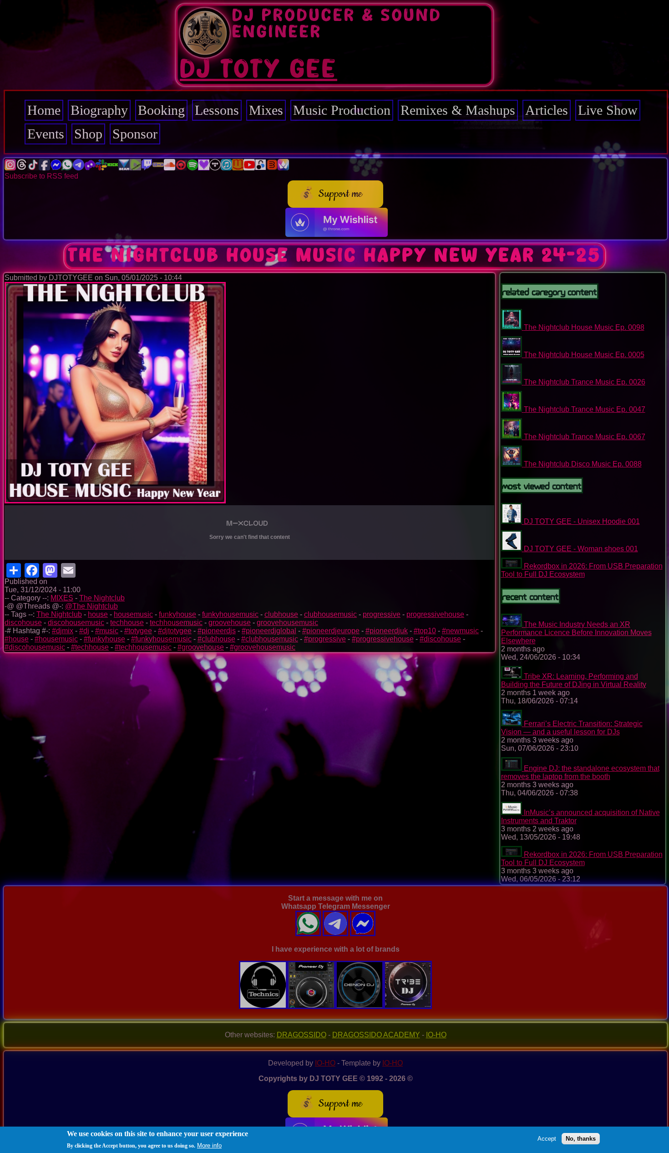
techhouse (127, 622)
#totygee (138, 631)
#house (17, 639)
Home (44, 110)
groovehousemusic (287, 622)
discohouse (23, 622)
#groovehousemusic (262, 647)
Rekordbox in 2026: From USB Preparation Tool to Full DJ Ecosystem (582, 570)
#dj (84, 631)
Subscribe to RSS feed (41, 176)
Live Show (608, 110)
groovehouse (229, 622)
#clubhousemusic (269, 639)
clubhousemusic (330, 614)
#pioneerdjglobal (269, 631)
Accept (546, 1138)
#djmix (62, 631)
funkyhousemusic (230, 614)
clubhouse (281, 614)
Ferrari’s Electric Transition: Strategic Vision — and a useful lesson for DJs (572, 728)
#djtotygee (175, 631)
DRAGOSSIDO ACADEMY (376, 1035)
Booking (161, 110)
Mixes (266, 110)
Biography (99, 110)
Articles (546, 110)
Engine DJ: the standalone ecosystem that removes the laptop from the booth (580, 772)
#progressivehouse (383, 639)
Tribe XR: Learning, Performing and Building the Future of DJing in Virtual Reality (573, 680)
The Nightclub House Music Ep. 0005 (584, 355)
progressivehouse (435, 614)
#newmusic (460, 631)
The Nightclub (102, 598)
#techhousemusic (143, 647)
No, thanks (581, 1138)
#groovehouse (200, 647)
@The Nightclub (91, 606)
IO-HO (436, 1035)
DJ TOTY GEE (258, 70)
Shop (88, 133)
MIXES (62, 598)
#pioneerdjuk (386, 631)
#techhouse (90, 647)
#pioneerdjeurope (331, 631)
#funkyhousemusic (161, 639)
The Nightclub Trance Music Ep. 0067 (584, 437)
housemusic (133, 614)
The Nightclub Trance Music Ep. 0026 (584, 382)
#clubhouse (216, 639)
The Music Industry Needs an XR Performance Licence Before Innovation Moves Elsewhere (576, 632)
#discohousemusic (35, 647)
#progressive (325, 639)
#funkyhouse (104, 639)
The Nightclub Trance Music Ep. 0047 (584, 409)
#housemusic (56, 639)
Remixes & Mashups (457, 110)
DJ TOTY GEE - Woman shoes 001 (581, 549)
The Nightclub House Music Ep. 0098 (584, 327)
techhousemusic (176, 622)
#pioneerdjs (217, 631)
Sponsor (134, 133)
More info (209, 1145)
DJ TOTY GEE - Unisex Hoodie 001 (582, 521)
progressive (381, 614)
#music (106, 631)
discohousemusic (76, 622)
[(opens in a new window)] (10, 168)
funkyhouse (177, 614)
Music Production (341, 110)
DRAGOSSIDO (301, 1035)
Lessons (217, 110)
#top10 (425, 631)
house (98, 614)
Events (45, 133)
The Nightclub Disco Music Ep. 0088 (583, 464)
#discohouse (440, 639)
